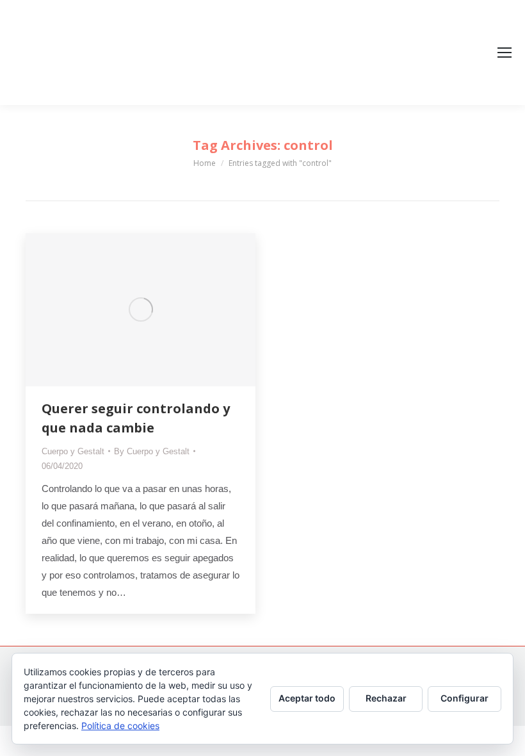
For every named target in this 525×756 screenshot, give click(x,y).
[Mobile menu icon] (504, 52)
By (152, 451)
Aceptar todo (307, 698)
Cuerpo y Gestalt (73, 451)
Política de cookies (120, 725)
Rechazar (386, 698)
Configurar (464, 698)
